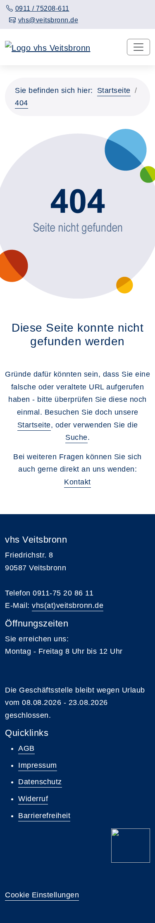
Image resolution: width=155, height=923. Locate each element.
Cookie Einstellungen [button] (42, 895)
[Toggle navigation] (138, 47)
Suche (76, 437)
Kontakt (77, 482)
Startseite (114, 90)
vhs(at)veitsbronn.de (67, 605)
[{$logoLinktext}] (48, 47)
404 (21, 103)
